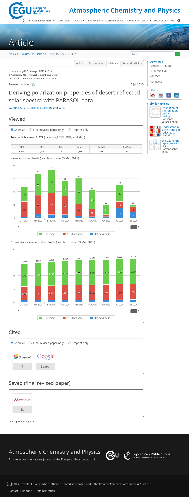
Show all (19, 129)
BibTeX (155, 76)
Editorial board (114, 20)
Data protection (45, 491)
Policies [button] (78, 20)
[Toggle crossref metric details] (22, 356)
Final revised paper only (48, 129)
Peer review (96, 63)
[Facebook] (168, 95)
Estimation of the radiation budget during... (170, 112)
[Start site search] (177, 54)
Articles (13, 54)
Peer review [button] (94, 20)
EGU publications (164, 20)
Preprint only (80, 129)
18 (22, 410)
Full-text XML (159, 71)
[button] (128, 54)
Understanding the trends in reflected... (171, 129)
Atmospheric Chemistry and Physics (124, 10)
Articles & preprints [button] (40, 20)
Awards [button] (132, 20)
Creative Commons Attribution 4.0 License (125, 484)
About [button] (145, 20)
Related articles (132, 63)
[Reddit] (160, 95)
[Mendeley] (152, 95)
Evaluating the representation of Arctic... (171, 143)
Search (46, 366)
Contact (13, 491)
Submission (63, 20)
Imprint (27, 491)
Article (80, 63)
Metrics (113, 63)
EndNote (156, 81)
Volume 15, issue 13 (34, 54)
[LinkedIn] (176, 95)
